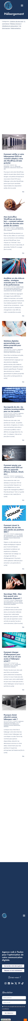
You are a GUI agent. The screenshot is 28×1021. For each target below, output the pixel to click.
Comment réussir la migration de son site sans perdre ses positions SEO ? (14, 528)
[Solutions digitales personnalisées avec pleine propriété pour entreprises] (14, 328)
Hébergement (13, 167)
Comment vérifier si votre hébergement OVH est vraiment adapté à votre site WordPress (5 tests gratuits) (14, 158)
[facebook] (9, 983)
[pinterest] (19, 983)
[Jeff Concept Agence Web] (8, 2)
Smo (13, 417)
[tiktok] (22, 983)
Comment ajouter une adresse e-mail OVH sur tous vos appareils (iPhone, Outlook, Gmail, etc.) (14, 469)
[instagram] (5, 983)
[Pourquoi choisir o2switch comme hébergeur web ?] (14, 702)
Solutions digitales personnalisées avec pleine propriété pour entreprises (12, 344)
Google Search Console (17, 289)
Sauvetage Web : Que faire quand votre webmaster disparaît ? (13, 596)
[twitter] (16, 983)
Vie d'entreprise (9, 288)
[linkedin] (12, 983)
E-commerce (18, 475)
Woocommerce (16, 537)
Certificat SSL (7, 167)
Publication (19, 415)
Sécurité (18, 167)
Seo (11, 290)
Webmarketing (16, 288)
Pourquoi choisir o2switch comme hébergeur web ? (11, 717)
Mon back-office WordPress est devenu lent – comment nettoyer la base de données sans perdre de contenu (14, 221)
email (16, 477)
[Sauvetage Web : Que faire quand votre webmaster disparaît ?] (14, 581)
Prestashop (6, 537)
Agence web (17, 166)
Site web (14, 290)
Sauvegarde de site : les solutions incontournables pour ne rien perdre (14, 409)
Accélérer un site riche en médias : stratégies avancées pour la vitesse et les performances (14, 281)
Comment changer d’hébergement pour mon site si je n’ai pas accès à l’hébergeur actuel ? (12, 656)
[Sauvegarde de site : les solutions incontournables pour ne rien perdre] (14, 394)
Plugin (5, 230)
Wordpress (9, 230)
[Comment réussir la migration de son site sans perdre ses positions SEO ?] (14, 513)
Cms (11, 723)
